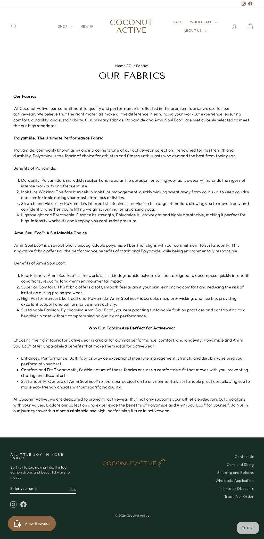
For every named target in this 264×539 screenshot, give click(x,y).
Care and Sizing (240, 464)
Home (120, 65)
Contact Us (244, 456)
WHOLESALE (201, 22)
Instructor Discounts (237, 488)
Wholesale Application (235, 480)
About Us (193, 30)
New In (87, 26)
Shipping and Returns (235, 472)
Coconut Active (131, 26)
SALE (177, 22)
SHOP (63, 26)
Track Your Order (239, 496)
